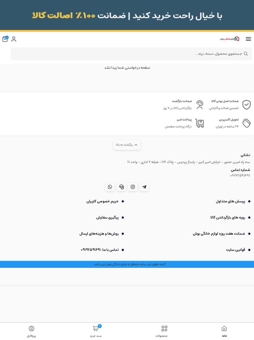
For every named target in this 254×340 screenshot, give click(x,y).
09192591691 (240, 175)
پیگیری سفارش (107, 217)
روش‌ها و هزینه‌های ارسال (99, 233)
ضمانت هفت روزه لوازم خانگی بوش (219, 233)
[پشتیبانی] (121, 186)
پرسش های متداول (230, 201)
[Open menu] (248, 39)
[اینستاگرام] (133, 186)
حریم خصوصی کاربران (102, 201)
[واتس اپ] (110, 186)
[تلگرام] (144, 186)
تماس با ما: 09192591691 (100, 249)
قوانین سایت (235, 249)
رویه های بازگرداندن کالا (227, 217)
